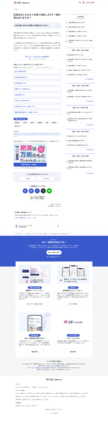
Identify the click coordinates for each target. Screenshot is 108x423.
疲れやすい (18, 126)
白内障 (25, 122)
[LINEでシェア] (49, 190)
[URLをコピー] (25, 190)
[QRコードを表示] (31, 190)
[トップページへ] (54, 381)
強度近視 (40, 122)
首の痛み (54, 122)
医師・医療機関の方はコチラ (54, 256)
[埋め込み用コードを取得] (37, 190)
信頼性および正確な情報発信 (42, 367)
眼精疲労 (17, 122)
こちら (52, 369)
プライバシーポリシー (23, 67)
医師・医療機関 (56, 365)
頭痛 (47, 122)
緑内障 (32, 122)
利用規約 (15, 67)
